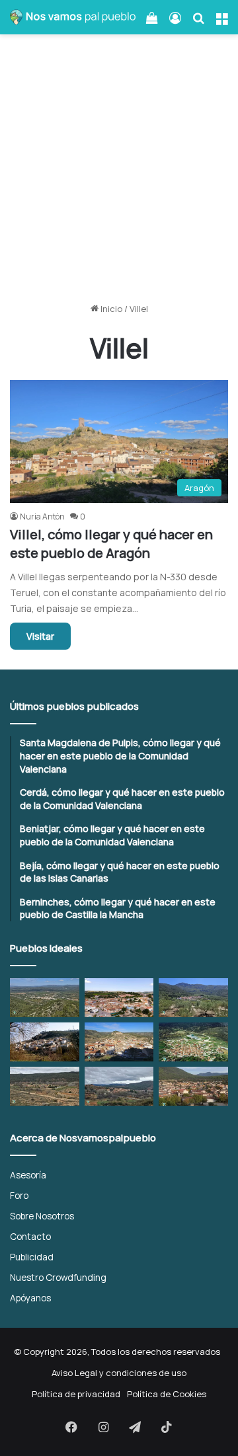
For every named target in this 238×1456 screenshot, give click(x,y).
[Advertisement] (119, 173)
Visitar (40, 636)
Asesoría (28, 1175)
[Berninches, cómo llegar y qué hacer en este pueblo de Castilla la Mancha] (44, 1041)
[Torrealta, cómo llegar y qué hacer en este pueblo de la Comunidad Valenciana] (44, 1086)
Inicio (110, 309)
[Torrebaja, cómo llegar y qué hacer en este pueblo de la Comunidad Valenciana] (119, 1086)
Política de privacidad (76, 1394)
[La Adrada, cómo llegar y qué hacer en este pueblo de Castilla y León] (193, 1086)
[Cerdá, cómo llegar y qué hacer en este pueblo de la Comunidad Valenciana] (119, 997)
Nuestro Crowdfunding (58, 1277)
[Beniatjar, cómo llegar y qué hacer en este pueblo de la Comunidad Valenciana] (193, 997)
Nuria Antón (42, 516)
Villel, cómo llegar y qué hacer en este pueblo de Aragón (111, 543)
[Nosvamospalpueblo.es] (73, 17)
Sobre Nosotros (42, 1215)
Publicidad (32, 1256)
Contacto (30, 1236)
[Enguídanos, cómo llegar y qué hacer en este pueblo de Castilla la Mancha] (119, 1041)
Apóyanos (30, 1297)
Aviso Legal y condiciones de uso (119, 1373)
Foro (19, 1195)
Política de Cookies (166, 1394)
